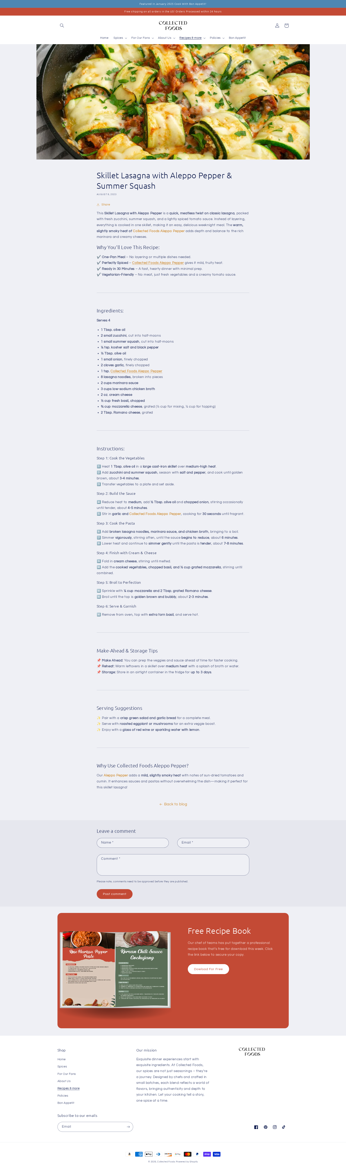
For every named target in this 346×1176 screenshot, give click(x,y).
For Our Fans (66, 1073)
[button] (62, 25)
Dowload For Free (208, 969)
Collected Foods (166, 1162)
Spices (62, 1066)
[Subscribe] (128, 1127)
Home (61, 1059)
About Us (64, 1081)
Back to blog (175, 804)
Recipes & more (68, 1088)
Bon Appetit (65, 1102)
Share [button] (106, 204)
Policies (62, 1095)
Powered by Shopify (187, 1162)
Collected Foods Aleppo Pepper (136, 371)
